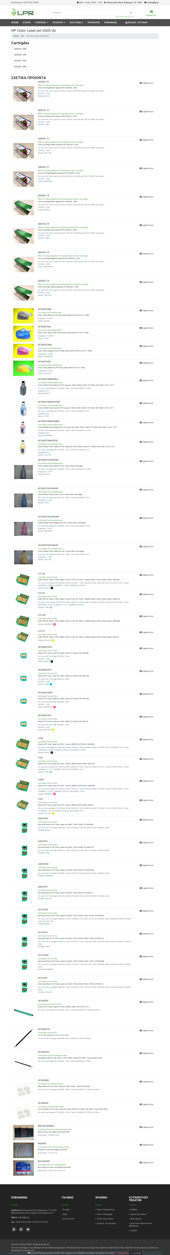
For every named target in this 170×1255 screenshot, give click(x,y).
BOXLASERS (44, 1161)
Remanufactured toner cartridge (74, 199)
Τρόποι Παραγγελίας (105, 1210)
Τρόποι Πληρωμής (104, 1214)
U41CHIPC (43, 932)
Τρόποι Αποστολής (105, 1219)
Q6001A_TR (43, 224)
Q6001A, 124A (20, 49)
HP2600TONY (44, 361)
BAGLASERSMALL (46, 1126)
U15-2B (41, 573)
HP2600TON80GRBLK (48, 379)
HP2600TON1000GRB (48, 460)
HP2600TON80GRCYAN (49, 402)
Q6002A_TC (43, 138)
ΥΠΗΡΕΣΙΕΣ (40, 22)
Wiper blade (58, 1084)
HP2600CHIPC (45, 670)
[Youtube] (28, 1229)
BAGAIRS (42, 1143)
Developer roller (60, 1055)
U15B (40, 738)
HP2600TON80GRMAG (48, 421)
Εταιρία (66, 1210)
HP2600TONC (44, 326)
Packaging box (59, 1165)
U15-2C (41, 593)
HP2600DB (43, 1103)
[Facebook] (14, 1229)
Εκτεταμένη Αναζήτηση (124, 17)
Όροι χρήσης (136, 1219)
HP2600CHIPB (45, 647)
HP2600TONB (44, 309)
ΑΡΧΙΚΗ (15, 22)
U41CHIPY (43, 978)
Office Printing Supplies (48, 85)
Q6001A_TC (43, 110)
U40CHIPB (43, 818)
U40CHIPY (43, 887)
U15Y (40, 799)
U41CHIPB (43, 909)
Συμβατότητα (147, 83)
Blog (65, 1214)
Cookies (134, 1230)
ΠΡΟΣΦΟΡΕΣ (94, 22)
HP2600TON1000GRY (48, 545)
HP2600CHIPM (45, 692)
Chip (55, 577)
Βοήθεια (134, 1210)
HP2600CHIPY (45, 715)
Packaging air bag (61, 1147)
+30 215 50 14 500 (30, 2)
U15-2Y (41, 631)
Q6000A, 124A (20, 67)
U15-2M (41, 615)
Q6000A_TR (43, 195)
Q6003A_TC (43, 167)
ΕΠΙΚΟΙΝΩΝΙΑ (110, 22)
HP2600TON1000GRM (48, 517)
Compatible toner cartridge (71, 85)
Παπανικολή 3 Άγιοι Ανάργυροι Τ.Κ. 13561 (124, 2)
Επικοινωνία (68, 1219)
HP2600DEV (44, 1052)
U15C (40, 757)
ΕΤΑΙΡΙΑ (27, 22)
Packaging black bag (62, 1129)
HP (22, 36)
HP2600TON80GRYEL (48, 440)
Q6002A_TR (43, 281)
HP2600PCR (44, 1029)
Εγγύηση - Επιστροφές (106, 1223)
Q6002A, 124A (20, 61)
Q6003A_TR (43, 252)
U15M (40, 779)
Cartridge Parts (44, 313)
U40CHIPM (43, 864)
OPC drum (57, 1004)
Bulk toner (57, 313)
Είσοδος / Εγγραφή (137, 22)
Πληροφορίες (122, 1253)
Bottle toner (58, 382)
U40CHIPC (43, 841)
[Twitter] (21, 1229)
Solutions (75, 22)
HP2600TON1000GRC (48, 488)
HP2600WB (43, 1080)
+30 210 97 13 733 (40, 1222)
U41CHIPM (43, 955)
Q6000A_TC (43, 82)
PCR (55, 1033)
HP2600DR (43, 1000)
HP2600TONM (45, 345)
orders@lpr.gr (153, 2)
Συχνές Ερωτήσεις (139, 1214)
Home (15, 36)
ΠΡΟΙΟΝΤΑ (58, 22)
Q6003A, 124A (20, 55)
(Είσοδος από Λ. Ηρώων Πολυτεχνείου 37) (35, 1213)
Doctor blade (58, 1106)
